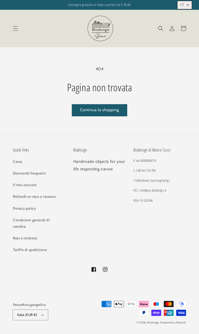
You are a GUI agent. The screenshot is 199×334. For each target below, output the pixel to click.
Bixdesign (153, 322)
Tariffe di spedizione (30, 249)
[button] (15, 28)
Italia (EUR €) (27, 315)
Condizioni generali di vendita (31, 223)
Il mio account (25, 185)
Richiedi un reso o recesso (34, 196)
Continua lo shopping (99, 110)
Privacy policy (24, 208)
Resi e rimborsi (25, 238)
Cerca (17, 161)
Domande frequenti (29, 173)
